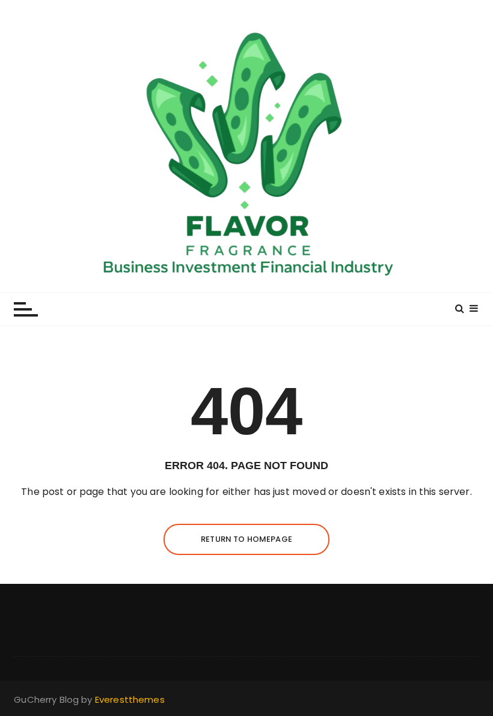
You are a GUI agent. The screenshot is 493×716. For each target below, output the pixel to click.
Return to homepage (246, 539)
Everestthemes (130, 699)
